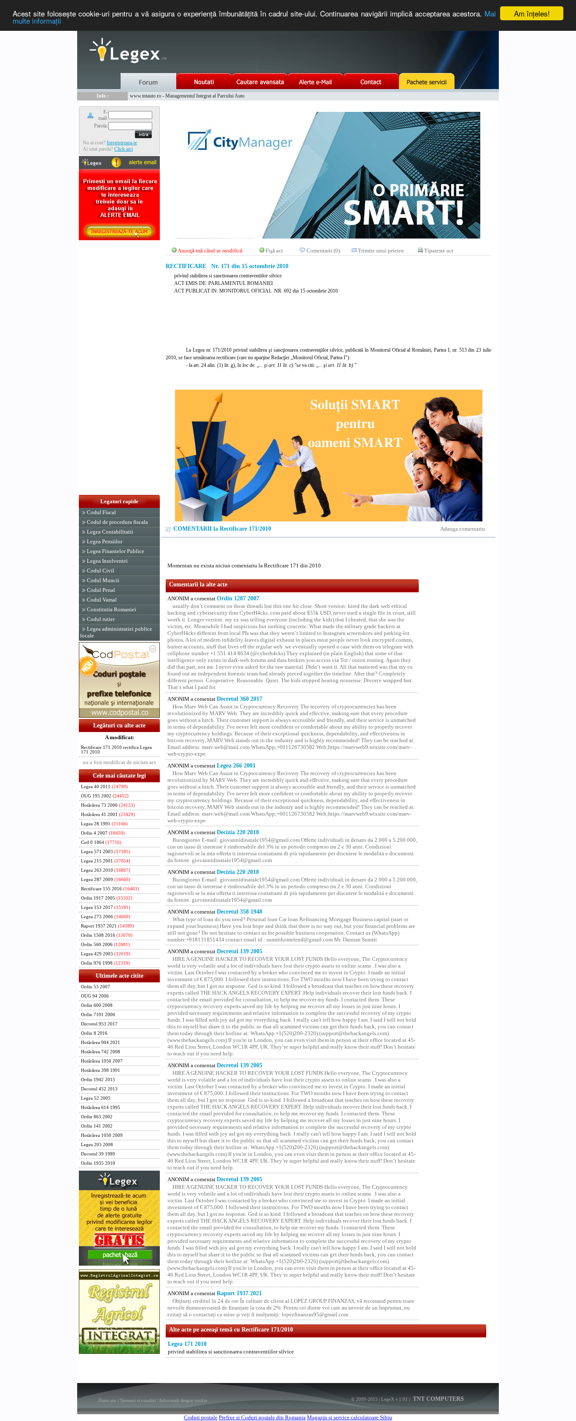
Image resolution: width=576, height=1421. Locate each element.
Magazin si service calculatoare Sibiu (349, 1417)
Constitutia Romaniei (111, 609)
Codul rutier (101, 619)
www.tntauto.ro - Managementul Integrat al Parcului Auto (187, 96)
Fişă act (274, 250)
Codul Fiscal (101, 512)
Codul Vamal (102, 600)
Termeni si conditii (138, 1400)
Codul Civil (100, 570)
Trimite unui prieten (381, 250)
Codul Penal (101, 590)
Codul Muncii (103, 580)
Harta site (107, 1400)
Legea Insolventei (107, 561)
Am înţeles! (532, 13)
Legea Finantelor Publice (115, 551)
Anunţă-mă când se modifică (210, 250)
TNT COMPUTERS (437, 1399)
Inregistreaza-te (122, 143)
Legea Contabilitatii (110, 532)
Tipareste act (438, 250)
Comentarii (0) (323, 250)
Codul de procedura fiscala (117, 522)
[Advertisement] (119, 368)
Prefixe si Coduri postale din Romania (262, 1417)
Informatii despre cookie (183, 1400)
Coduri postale (201, 1417)
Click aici (123, 149)
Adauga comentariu (462, 529)
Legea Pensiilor (104, 541)
